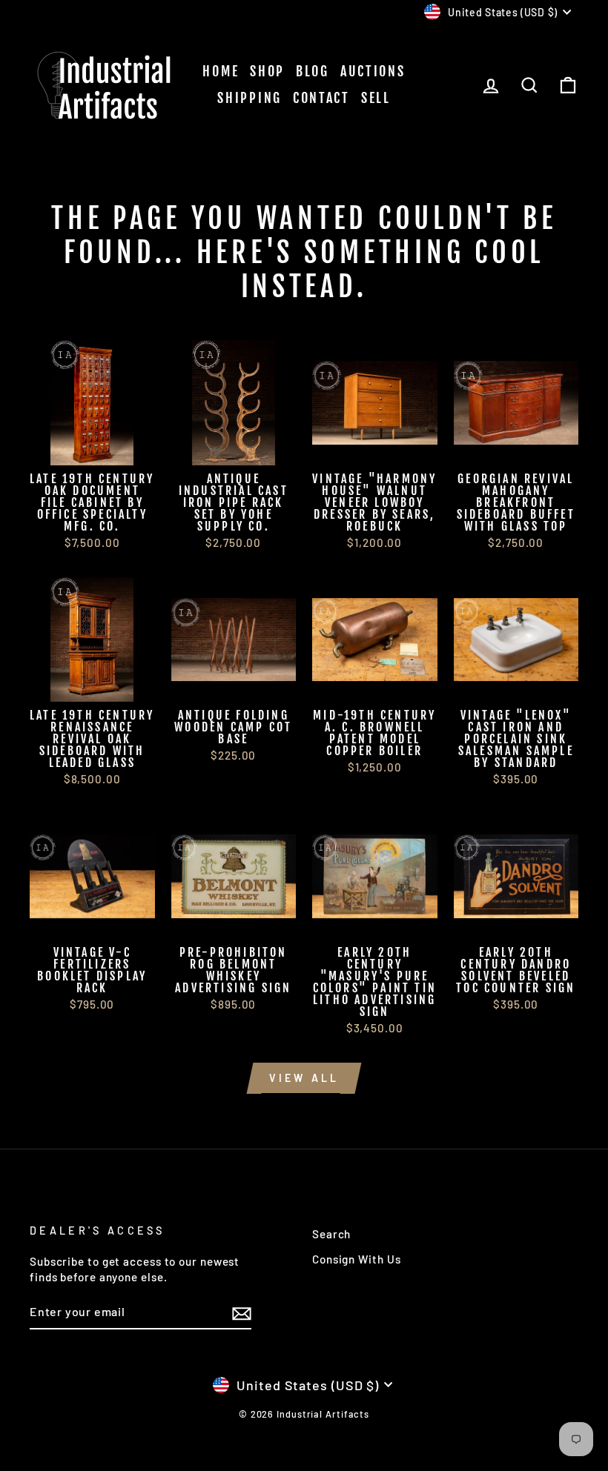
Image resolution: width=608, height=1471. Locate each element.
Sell (376, 98)
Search (331, 1234)
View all (304, 1078)
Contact (321, 98)
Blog (312, 71)
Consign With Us (356, 1259)
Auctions (373, 71)
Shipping (249, 98)
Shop (267, 71)
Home (220, 71)
